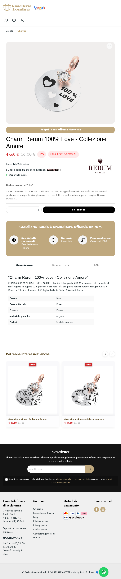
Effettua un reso (41, 521)
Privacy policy (40, 525)
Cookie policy (40, 529)
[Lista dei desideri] (14, 20)
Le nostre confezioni (43, 513)
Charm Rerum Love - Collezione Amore (27, 419)
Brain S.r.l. (85, 572)
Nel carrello (78, 209)
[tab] (24, 265)
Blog (35, 517)
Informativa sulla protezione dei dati (73, 479)
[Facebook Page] (96, 509)
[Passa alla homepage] (17, 7)
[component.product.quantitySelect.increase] (38, 210)
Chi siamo (38, 509)
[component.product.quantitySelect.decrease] (9, 210)
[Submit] (89, 469)
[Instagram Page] (103, 509)
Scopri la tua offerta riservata (60, 129)
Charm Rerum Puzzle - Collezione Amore (84, 419)
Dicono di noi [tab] (60, 265)
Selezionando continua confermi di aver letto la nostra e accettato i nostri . (60, 481)
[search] (6, 20)
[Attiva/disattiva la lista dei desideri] (109, 46)
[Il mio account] (22, 20)
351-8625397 (12, 538)
